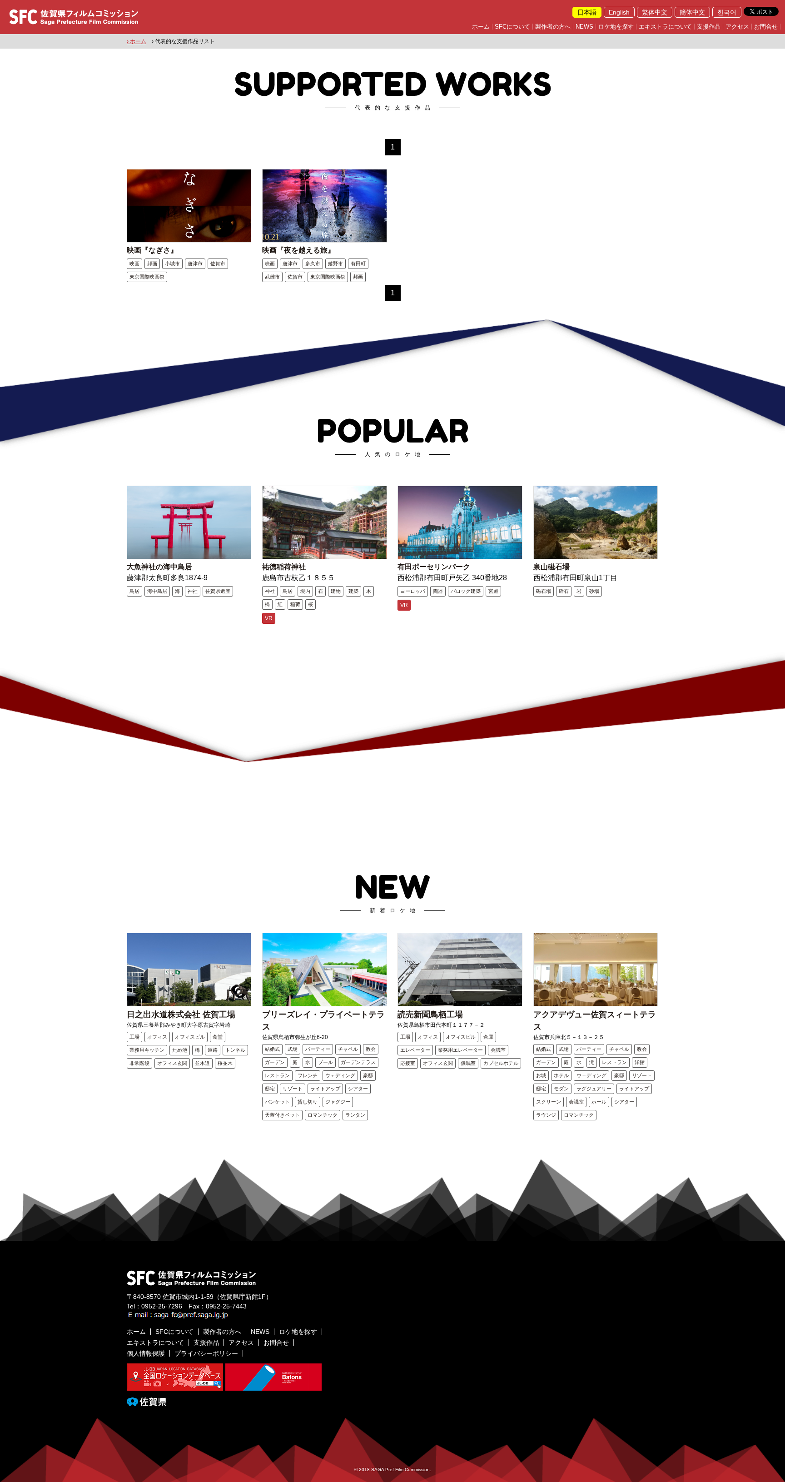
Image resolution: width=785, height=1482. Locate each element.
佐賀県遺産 (217, 591)
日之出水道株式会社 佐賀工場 (181, 1014)
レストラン (277, 1075)
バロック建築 (466, 591)
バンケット (277, 1101)
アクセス (737, 27)
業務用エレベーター (460, 1050)
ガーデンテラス (358, 1062)
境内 (305, 591)
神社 (193, 591)
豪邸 (368, 1075)
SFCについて (512, 27)
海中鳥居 (157, 591)
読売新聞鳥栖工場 (430, 1014)
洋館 (640, 1062)
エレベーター (415, 1050)
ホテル (561, 1075)
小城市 (172, 263)
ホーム (481, 27)
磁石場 (543, 591)
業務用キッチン (146, 1050)
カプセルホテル (500, 1063)
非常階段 (139, 1063)
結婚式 (272, 1049)
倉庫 (488, 1036)
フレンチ (308, 1075)
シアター (358, 1088)
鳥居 (134, 591)
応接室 (407, 1063)
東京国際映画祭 (146, 276)
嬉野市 (335, 263)
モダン (561, 1088)
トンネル (235, 1050)
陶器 (438, 591)
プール (325, 1062)
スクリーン (548, 1101)
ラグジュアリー (593, 1088)
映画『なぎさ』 (152, 250)
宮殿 (493, 591)
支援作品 (708, 27)
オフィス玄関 (172, 1063)
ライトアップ (325, 1088)
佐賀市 (217, 263)
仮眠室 (468, 1063)
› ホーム (136, 41)
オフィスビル (190, 1036)
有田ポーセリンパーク (433, 567)
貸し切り (308, 1101)
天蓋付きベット (282, 1115)
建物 (336, 591)
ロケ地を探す (616, 27)
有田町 (358, 263)
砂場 (594, 591)
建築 (353, 591)
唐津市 (195, 263)
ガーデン (275, 1062)
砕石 (564, 591)
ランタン (355, 1115)
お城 (541, 1075)
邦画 (152, 263)
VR (269, 618)
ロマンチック (323, 1115)
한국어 (726, 12)
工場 (134, 1036)
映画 (134, 263)
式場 (293, 1049)
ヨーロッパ (412, 591)
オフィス (157, 1036)
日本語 (586, 12)
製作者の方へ (553, 27)
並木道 (202, 1063)
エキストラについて (665, 27)
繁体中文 (654, 12)
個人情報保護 (146, 1353)
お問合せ (766, 27)
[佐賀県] (146, 1402)
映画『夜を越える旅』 (298, 250)
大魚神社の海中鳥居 (159, 567)
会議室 (498, 1050)
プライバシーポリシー (206, 1353)
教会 (371, 1049)
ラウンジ (546, 1115)
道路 (213, 1050)
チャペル (348, 1049)
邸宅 (270, 1088)
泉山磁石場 (551, 567)
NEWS (584, 27)
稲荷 (295, 604)
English (619, 12)
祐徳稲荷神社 (284, 567)
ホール (598, 1101)
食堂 (218, 1036)
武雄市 (272, 276)
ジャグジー (337, 1101)
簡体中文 (692, 12)
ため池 (179, 1050)
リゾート (293, 1088)
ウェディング (340, 1075)
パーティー (317, 1049)
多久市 (312, 263)
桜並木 (225, 1063)
